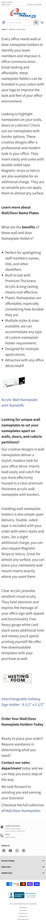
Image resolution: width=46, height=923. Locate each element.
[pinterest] (23, 850)
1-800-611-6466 (34, 4)
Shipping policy (23, 916)
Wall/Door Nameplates (22, 810)
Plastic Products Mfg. (19, 904)
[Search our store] (36, 22)
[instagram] (17, 850)
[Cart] (42, 22)
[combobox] (23, 22)
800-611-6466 (16, 829)
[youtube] (10, 850)
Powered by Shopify (31, 904)
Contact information (23, 919)
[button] (3, 22)
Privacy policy (23, 910)
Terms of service (23, 913)
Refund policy (23, 907)
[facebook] (3, 850)
